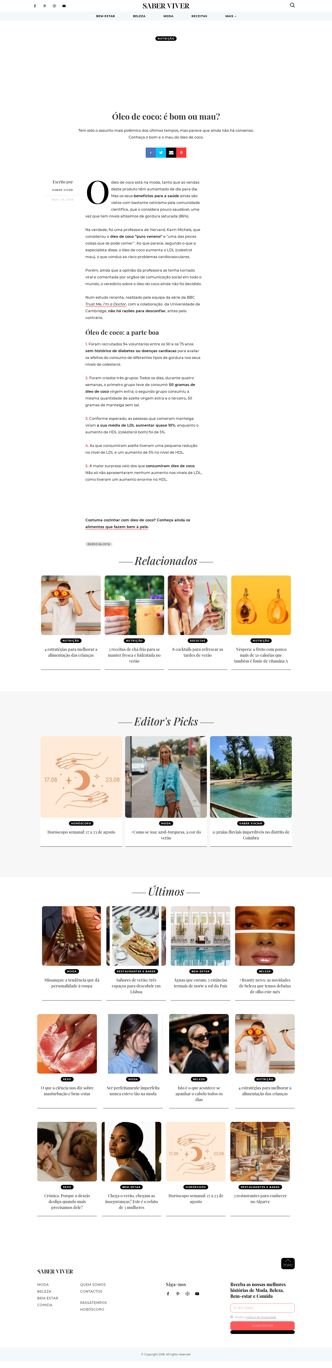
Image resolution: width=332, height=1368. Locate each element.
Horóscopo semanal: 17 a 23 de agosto (81, 832)
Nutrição (166, 38)
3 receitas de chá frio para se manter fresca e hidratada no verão (134, 655)
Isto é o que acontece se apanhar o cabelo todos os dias (199, 1093)
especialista (99, 544)
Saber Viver (62, 190)
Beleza (139, 16)
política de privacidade (261, 1317)
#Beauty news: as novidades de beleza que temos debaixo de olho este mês (265, 985)
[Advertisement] (166, 75)
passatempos (93, 1303)
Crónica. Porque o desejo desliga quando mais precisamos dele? (67, 1201)
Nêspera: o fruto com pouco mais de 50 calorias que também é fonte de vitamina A (261, 655)
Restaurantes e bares (136, 971)
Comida (44, 1305)
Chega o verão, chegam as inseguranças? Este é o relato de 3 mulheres (131, 1201)
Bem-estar (105, 16)
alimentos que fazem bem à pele (116, 527)
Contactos (91, 1291)
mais (229, 16)
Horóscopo (81, 823)
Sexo (67, 1079)
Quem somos (93, 1285)
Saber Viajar (250, 823)
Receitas (199, 16)
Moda (168, 16)
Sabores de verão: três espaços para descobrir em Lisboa (136, 985)
